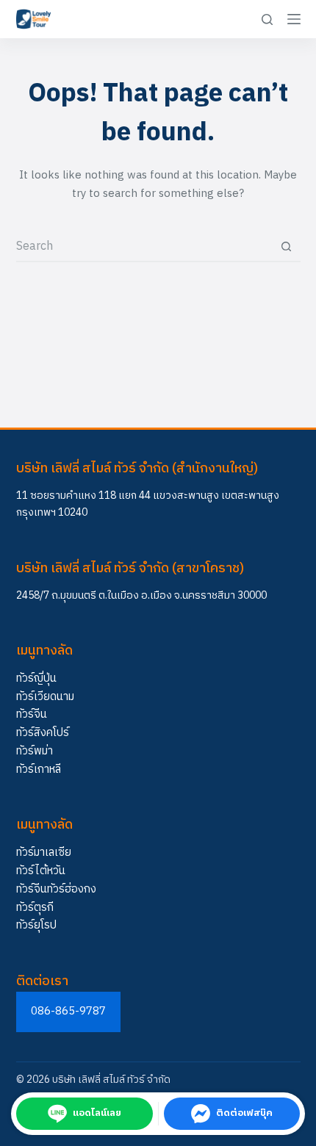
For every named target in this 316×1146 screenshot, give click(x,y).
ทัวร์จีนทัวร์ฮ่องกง (56, 889)
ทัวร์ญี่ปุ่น (36, 678)
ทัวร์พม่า (34, 751)
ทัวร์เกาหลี (38, 769)
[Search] (267, 19)
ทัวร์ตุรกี (35, 907)
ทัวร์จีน (31, 714)
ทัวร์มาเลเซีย (43, 852)
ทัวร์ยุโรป (36, 925)
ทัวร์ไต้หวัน (40, 871)
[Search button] (287, 247)
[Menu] (294, 19)
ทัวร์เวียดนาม (45, 697)
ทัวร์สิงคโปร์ (42, 733)
